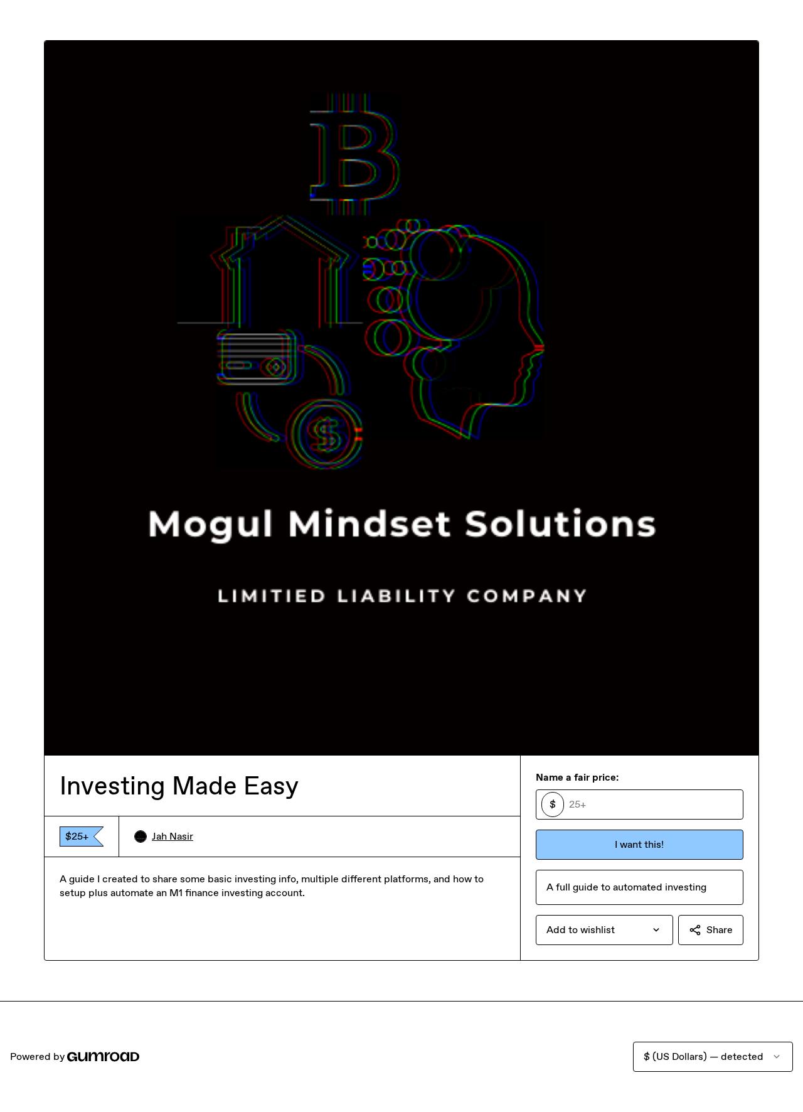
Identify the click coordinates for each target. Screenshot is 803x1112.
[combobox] (604, 930)
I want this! (639, 844)
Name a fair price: (577, 777)
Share (719, 930)
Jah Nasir (172, 836)
